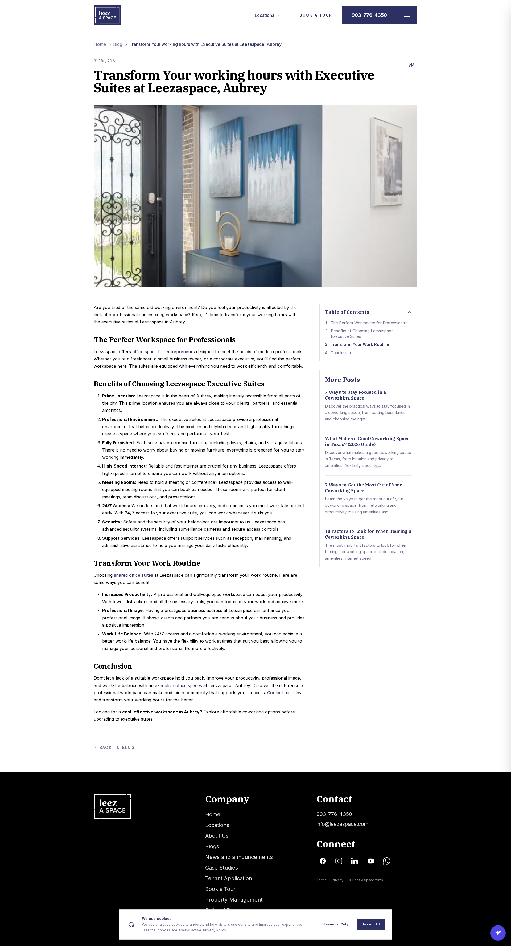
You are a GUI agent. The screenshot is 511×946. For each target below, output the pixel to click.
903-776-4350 (369, 15)
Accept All (371, 924)
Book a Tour (315, 15)
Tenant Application (228, 878)
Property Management (234, 899)
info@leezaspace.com (342, 824)
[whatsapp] (386, 861)
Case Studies (221, 867)
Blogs (212, 846)
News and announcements (239, 857)
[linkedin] (354, 861)
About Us (217, 836)
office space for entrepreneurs (163, 351)
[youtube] (370, 861)
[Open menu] (407, 15)
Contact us (278, 692)
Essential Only (336, 924)
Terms (321, 880)
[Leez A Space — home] (107, 15)
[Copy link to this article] (411, 65)
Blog (117, 44)
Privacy (337, 880)
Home (100, 44)
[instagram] (338, 861)
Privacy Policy (214, 930)
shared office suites (133, 575)
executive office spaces (178, 685)
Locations (264, 15)
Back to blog (117, 747)
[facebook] (322, 861)
